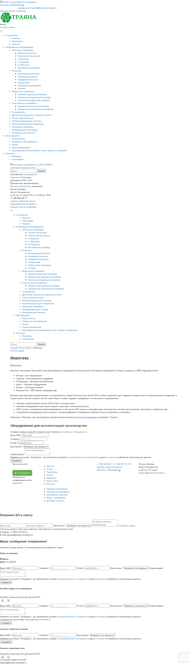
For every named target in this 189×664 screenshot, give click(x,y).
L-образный (23, 58)
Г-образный (23, 61)
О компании (12, 35)
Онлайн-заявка (7, 27)
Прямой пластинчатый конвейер (33, 106)
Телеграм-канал (23, 473)
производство (30, 174)
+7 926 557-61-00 (122, 463)
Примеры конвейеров (57, 488)
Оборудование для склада (25, 129)
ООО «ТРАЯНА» (23, 505)
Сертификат (18, 159)
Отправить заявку (126, 525)
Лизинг (15, 144)
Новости (16, 44)
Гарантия (14, 177)
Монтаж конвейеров (20, 186)
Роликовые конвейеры (22, 126)
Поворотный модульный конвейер (34, 97)
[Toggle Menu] (11, 210)
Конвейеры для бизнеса (23, 132)
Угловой (21, 88)
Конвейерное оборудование (19, 46)
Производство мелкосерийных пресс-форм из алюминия (39, 150)
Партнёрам (17, 41)
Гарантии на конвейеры (58, 491)
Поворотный (24, 82)
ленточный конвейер (135, 505)
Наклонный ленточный (29, 55)
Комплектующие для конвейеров (28, 123)
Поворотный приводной (29, 85)
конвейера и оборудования (74, 431)
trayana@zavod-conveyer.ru (43, 7)
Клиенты (16, 38)
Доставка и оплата (55, 500)
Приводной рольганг (28, 76)
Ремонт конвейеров (56, 497)
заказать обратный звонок (22, 200)
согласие (110, 457)
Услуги (50, 468)
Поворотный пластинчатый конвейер (35, 109)
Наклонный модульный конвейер (34, 100)
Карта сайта (52, 480)
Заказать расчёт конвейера (13, 10)
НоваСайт (17, 482)
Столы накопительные (23, 117)
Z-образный (23, 64)
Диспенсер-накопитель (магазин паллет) (31, 114)
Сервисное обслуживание (24, 141)
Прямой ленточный (27, 52)
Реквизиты (17, 156)
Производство (12, 135)
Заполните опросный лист (23, 167)
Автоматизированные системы (26, 120)
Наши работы (18, 138)
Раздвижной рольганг (28, 79)
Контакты (10, 153)
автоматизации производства (63, 425)
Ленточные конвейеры (23, 49)
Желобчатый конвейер (29, 67)
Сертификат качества (57, 494)
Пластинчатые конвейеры (24, 103)
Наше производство (21, 147)
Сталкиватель (18, 111)
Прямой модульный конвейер (32, 94)
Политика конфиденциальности (100, 505)
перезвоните (23, 7)
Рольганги (16, 70)
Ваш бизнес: (59, 525)
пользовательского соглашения (82, 457)
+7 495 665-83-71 (8, 7)
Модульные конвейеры (23, 91)
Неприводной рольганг (29, 73)
